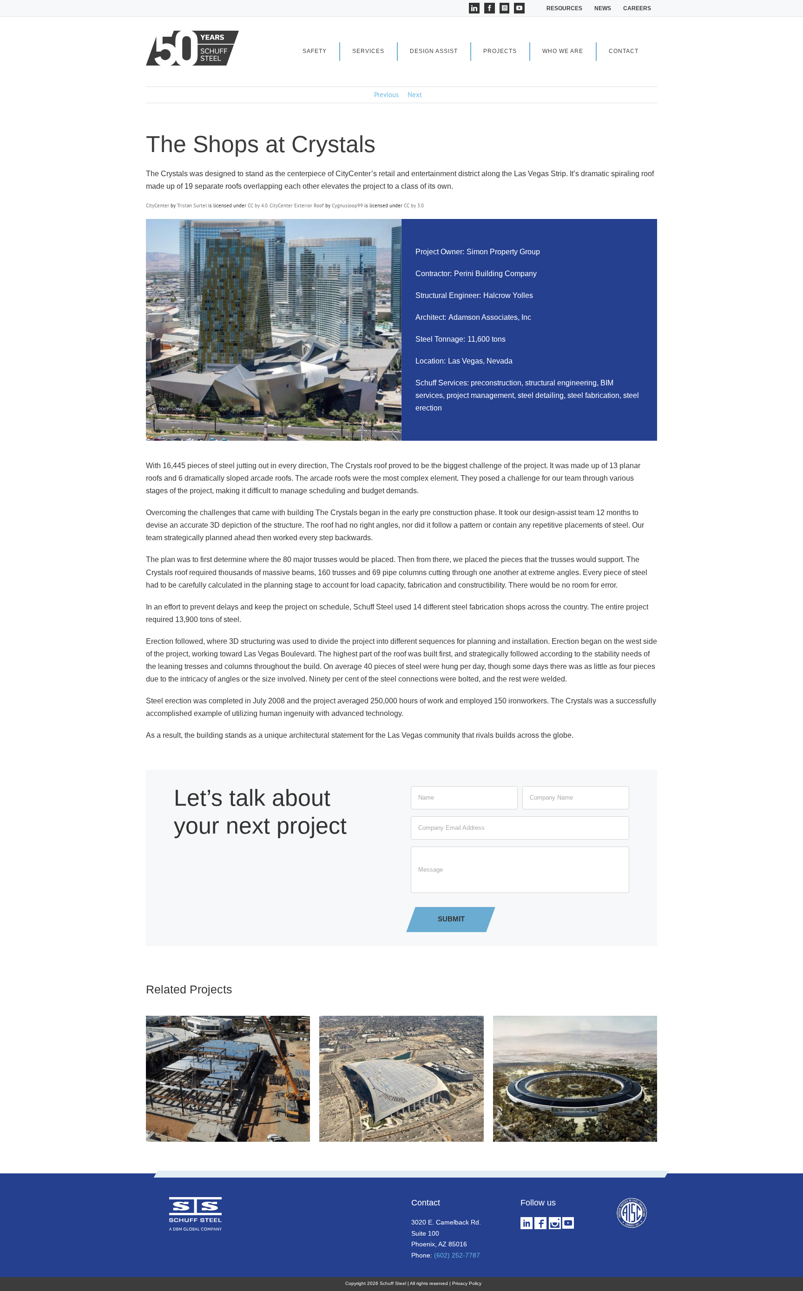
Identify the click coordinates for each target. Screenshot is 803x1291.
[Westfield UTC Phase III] (228, 1020)
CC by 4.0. (259, 205)
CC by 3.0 (414, 205)
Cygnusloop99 (347, 205)
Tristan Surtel (192, 205)
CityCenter (157, 205)
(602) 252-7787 (457, 1255)
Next (415, 94)
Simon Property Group (503, 252)
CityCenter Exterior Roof (297, 205)
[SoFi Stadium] (401, 1020)
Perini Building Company (495, 274)
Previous (386, 94)
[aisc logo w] (631, 1201)
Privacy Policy (466, 1283)
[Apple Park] (575, 1020)
